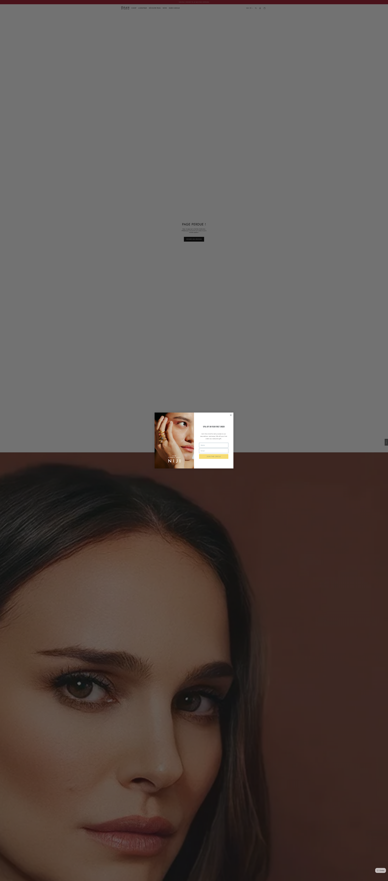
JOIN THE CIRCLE (214, 456)
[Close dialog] (231, 415)
